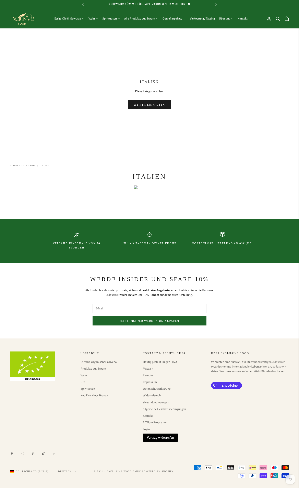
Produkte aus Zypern (93, 368)
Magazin (148, 368)
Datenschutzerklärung (156, 388)
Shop (32, 166)
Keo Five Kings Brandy (94, 395)
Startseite (17, 166)
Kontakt (148, 416)
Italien (44, 166)
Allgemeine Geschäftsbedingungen (164, 409)
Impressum (150, 382)
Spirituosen (88, 388)
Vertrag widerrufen (160, 437)
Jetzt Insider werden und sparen (149, 320)
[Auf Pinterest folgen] (33, 453)
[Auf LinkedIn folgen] (54, 453)
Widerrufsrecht (152, 395)
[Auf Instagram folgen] (22, 453)
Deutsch (65, 472)
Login (146, 429)
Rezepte (148, 375)
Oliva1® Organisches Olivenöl (99, 362)
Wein (84, 375)
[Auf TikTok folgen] (43, 453)
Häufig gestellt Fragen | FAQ (160, 362)
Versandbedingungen (156, 402)
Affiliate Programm (155, 422)
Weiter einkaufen (149, 104)
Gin (83, 382)
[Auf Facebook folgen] (12, 453)
